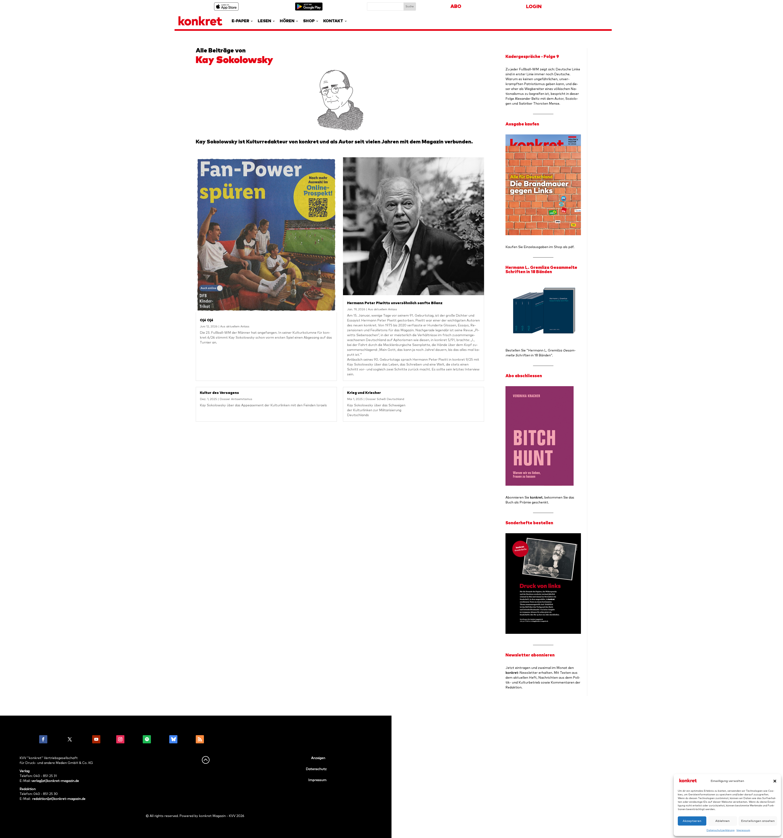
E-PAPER (240, 21)
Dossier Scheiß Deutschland (384, 399)
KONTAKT (333, 21)
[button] (775, 781)
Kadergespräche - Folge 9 (532, 56)
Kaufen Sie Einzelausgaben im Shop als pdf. (539, 247)
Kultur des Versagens (219, 393)
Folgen (56, 739)
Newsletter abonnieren (530, 655)
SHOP (309, 21)
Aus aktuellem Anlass (234, 326)
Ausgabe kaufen (522, 124)
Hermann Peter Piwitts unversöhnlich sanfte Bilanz (394, 303)
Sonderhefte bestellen (529, 523)
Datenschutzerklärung (720, 830)
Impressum (743, 830)
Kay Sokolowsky (234, 60)
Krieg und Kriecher (364, 393)
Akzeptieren (692, 820)
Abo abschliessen (523, 376)
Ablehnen (722, 820)
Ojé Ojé (206, 320)
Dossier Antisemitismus (236, 399)
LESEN (264, 21)
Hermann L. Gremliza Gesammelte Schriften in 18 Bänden (541, 269)
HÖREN (287, 21)
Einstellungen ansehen (758, 820)
